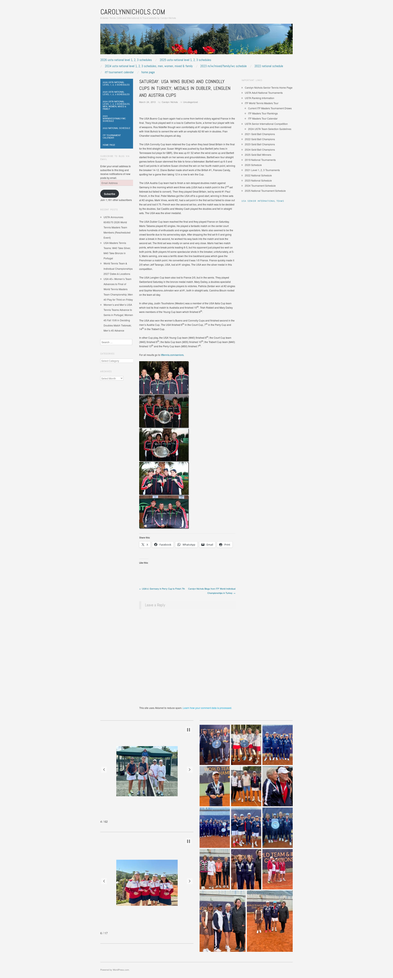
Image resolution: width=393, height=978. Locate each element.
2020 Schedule (253, 165)
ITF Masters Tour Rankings (263, 113)
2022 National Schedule (268, 66)
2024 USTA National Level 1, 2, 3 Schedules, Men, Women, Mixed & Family (149, 66)
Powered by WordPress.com (114, 969)
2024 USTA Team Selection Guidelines (269, 129)
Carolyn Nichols (170, 102)
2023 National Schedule (258, 180)
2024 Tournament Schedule (260, 185)
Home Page (148, 72)
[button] (104, 770)
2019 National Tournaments (260, 159)
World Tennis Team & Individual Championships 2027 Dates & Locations (118, 268)
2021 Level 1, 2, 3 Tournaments (262, 170)
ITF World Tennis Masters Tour (261, 103)
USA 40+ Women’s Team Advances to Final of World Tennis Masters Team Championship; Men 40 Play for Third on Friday (118, 289)
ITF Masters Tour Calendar (263, 118)
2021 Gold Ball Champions (260, 134)
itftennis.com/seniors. (172, 354)
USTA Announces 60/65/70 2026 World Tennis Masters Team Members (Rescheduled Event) (117, 227)
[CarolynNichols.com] (196, 40)
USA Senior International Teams (263, 201)
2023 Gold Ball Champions (260, 144)
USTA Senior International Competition (266, 123)
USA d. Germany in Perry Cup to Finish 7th (162, 588)
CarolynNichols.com (132, 12)
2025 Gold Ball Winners (258, 154)
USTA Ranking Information (259, 98)
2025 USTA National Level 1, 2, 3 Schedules (185, 60)
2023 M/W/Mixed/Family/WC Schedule (223, 66)
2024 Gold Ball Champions (260, 149)
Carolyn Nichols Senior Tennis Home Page (268, 87)
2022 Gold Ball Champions (260, 139)
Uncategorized (190, 102)
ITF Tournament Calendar (119, 72)
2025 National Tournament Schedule (265, 190)
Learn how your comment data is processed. (207, 708)
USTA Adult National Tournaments (264, 92)
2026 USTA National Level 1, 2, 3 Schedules (126, 60)
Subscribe (109, 193)
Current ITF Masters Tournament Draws (270, 108)
